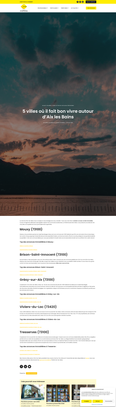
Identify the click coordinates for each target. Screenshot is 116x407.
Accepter (86, 401)
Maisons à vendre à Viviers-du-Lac (29, 323)
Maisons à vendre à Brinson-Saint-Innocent (31, 275)
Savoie (87, 358)
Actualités (49, 105)
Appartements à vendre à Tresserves (30, 354)
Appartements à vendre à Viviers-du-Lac (31, 327)
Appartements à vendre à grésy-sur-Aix (30, 302)
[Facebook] (78, 2)
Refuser (98, 401)
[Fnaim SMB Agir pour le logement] (24, 8)
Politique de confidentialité (97, 404)
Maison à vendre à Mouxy (26, 246)
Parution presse (30, 403)
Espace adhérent (91, 2)
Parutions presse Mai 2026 (55, 403)
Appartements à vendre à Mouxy (28, 249)
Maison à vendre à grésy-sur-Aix (28, 298)
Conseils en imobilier (31, 373)
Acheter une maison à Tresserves (28, 350)
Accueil (44, 105)
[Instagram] (80, 2)
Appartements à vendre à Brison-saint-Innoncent (33, 271)
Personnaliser (108, 401)
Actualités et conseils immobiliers (57, 122)
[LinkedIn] (83, 2)
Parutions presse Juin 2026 (30, 402)
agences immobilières (45, 360)
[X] (25, 366)
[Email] (29, 366)
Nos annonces (91, 8)
